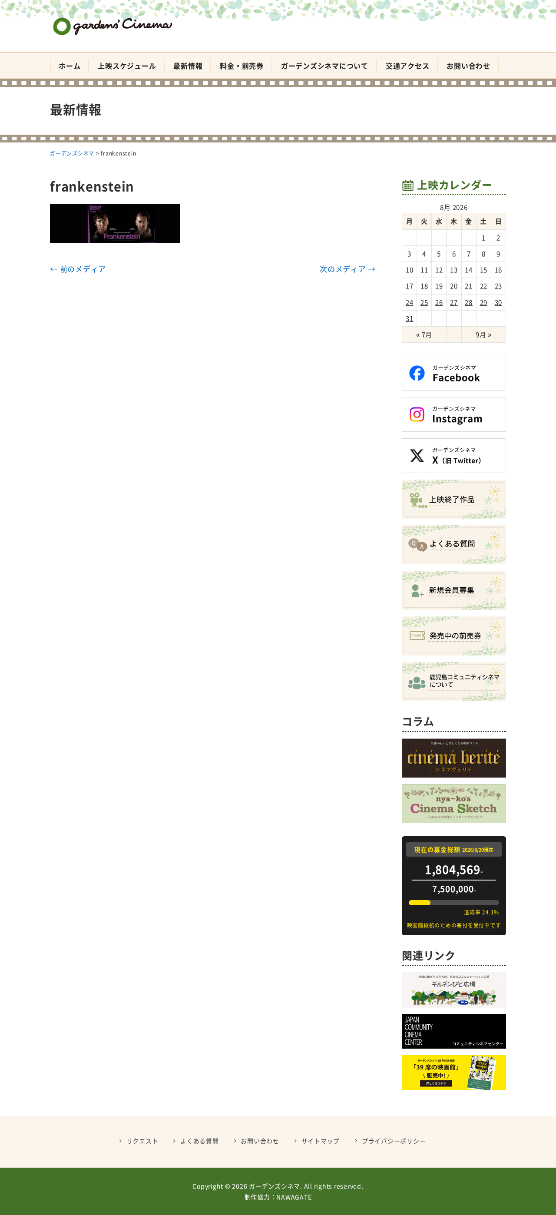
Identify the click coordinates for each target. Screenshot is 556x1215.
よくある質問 (199, 1140)
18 (424, 286)
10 (410, 270)
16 (499, 270)
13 (454, 270)
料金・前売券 (242, 65)
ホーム (69, 65)
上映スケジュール (127, 65)
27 (454, 302)
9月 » (484, 334)
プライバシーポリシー (394, 1140)
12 (439, 270)
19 (439, 286)
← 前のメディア (78, 268)
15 (484, 270)
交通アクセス (408, 65)
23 (499, 286)
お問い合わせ (468, 65)
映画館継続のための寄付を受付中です (454, 925)
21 (469, 286)
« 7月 (424, 334)
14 (469, 270)
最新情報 (187, 65)
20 (454, 286)
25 (424, 302)
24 (410, 302)
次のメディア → (348, 268)
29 (484, 302)
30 (499, 302)
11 (424, 270)
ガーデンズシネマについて (324, 65)
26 (439, 302)
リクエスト (142, 1140)
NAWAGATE (293, 1196)
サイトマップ (320, 1140)
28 (469, 302)
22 (484, 286)
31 (410, 318)
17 (410, 286)
